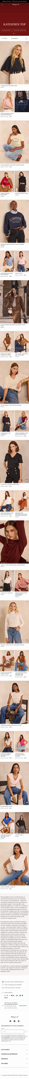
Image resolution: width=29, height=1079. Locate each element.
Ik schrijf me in (23, 1005)
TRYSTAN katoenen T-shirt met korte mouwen (6, 755)
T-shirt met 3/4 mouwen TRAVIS (9, 85)
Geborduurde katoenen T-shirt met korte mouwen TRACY (21, 514)
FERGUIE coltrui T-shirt (21, 193)
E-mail (3, 1028)
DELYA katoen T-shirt (6, 806)
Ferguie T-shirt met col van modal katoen (12, 644)
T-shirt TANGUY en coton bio (5, 434)
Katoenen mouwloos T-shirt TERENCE (7, 274)
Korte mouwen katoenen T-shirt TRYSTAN (20, 755)
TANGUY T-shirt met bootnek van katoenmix (13, 565)
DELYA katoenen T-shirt (7, 887)
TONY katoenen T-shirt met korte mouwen (12, 165)
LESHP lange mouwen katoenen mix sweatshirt (21, 594)
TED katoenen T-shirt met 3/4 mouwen (11, 405)
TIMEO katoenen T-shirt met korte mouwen (7, 114)
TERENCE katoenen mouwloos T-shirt (11, 725)
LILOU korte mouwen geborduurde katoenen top (21, 674)
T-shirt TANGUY (19, 834)
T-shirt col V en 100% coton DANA (10, 484)
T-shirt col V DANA (6, 593)
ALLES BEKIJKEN (6, 30)
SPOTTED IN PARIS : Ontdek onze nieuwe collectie (14, 1)
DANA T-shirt (18, 273)
